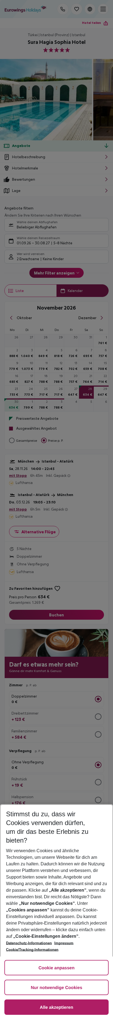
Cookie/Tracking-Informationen (32, 950)
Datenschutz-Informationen (29, 943)
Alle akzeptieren (56, 1007)
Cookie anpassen (56, 968)
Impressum (64, 943)
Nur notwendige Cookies (56, 987)
